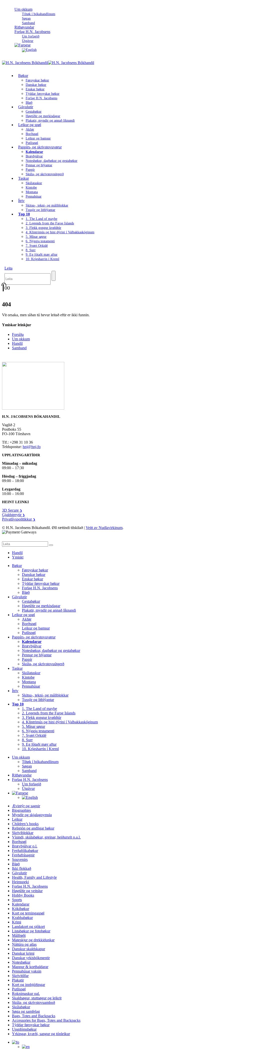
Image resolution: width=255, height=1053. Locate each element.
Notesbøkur (21, 962)
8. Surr (31, 250)
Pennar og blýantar (39, 165)
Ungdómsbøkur (24, 1029)
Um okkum (23, 9)
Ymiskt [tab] (17, 557)
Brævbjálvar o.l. (24, 846)
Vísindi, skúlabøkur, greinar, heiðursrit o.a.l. (46, 837)
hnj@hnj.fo (32, 447)
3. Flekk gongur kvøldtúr (43, 228)
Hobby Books (23, 895)
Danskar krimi (23, 953)
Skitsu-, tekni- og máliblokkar (47, 205)
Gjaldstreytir (13, 515)
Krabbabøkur (22, 917)
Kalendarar (20, 904)
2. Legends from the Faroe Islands (50, 223)
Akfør (30, 129)
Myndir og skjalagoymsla (32, 815)
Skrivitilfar (20, 976)
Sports (17, 900)
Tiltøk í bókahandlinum (38, 14)
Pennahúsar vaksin (26, 971)
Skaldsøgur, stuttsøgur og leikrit (37, 998)
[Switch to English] (29, 50)
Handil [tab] (17, 553)
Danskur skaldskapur (28, 949)
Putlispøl (29, 633)
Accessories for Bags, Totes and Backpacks (46, 1020)
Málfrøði (19, 935)
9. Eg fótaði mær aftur (42, 254)
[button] (8, 268)
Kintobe (31, 187)
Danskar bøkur (36, 85)
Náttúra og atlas (24, 944)
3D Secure (12, 510)
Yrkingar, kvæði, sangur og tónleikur (41, 1034)
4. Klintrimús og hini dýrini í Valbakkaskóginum (60, 232)
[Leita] (54, 276)
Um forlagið (30, 36)
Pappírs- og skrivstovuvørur (40, 147)
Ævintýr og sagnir (26, 806)
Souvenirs (20, 859)
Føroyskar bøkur (37, 80)
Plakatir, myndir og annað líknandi (50, 120)
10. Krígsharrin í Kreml (42, 259)
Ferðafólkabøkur (25, 850)
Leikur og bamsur (38, 138)
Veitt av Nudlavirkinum (104, 528)
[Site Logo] (48, 63)
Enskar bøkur (35, 89)
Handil (17, 343)
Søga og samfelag (26, 1011)
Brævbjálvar (34, 156)
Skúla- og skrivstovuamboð (33, 1002)
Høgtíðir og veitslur (27, 891)
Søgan (26, 18)
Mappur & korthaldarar (30, 967)
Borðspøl (32, 134)
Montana (32, 192)
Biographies (21, 810)
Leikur (17, 819)
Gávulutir (25, 107)
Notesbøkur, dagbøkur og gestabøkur (51, 161)
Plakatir (18, 980)
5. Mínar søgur (36, 237)
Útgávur (28, 788)
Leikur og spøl (29, 125)
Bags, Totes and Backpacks (33, 1016)
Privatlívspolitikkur (18, 519)
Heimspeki (20, 882)
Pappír (30, 170)
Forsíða (18, 334)
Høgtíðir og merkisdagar (43, 116)
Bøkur (23, 75)
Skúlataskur (34, 183)
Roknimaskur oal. (26, 993)
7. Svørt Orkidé (37, 245)
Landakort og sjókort (28, 926)
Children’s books (25, 824)
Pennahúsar (34, 196)
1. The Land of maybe (41, 219)
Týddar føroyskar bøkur (43, 94)
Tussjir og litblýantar (40, 210)
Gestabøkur (34, 111)
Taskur (23, 178)
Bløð (26, 592)
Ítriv (21, 201)
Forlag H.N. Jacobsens (32, 32)
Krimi (16, 922)
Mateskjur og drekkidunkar (33, 940)
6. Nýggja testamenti (40, 241)
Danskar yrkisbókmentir (31, 958)
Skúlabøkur (21, 1007)
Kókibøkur (20, 909)
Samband (19, 348)
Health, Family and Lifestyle (34, 877)
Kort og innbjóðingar (28, 985)
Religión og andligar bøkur (33, 828)
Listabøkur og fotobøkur (31, 931)
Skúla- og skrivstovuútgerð (45, 174)
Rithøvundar (22, 775)
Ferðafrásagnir (23, 855)
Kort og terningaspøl (28, 913)
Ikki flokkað (21, 868)
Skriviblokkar (22, 833)
